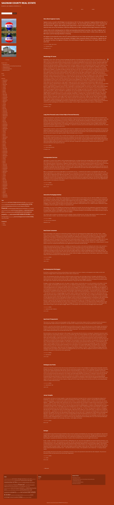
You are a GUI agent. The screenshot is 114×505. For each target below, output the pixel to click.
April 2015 (4, 141)
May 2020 (4, 90)
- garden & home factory (4, 202)
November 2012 (5, 168)
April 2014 (4, 145)
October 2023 (5, 81)
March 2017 (4, 121)
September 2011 (5, 188)
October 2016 (5, 127)
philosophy (5, 212)
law (20, 208)
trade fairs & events (4, 218)
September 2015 (5, 137)
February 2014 (5, 148)
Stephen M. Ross (72, 200)
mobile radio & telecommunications (6, 210)
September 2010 (5, 196)
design (7, 206)
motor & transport (52, 220)
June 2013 (4, 159)
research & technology (15, 495)
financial (48, 259)
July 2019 (4, 102)
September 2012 (5, 171)
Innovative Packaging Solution (52, 194)
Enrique (46, 430)
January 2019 (5, 111)
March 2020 (4, 92)
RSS (20, 6)
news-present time (49, 385)
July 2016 (4, 131)
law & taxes (23, 208)
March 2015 (4, 142)
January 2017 (5, 122)
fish (7, 208)
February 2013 (5, 164)
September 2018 (5, 115)
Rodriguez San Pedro (50, 365)
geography (14, 208)
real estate (54, 44)
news (25, 210)
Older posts (46, 468)
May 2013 (4, 161)
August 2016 (4, 129)
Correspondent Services (50, 157)
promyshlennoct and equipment (23, 212)
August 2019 (4, 101)
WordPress (65, 502)
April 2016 (4, 135)
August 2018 (4, 117)
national (20, 210)
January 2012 (5, 182)
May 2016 (4, 134)
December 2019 (5, 97)
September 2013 (5, 155)
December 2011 (5, 184)
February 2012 (5, 181)
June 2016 (4, 132)
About (82, 9)
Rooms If (59, 326)
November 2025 (5, 80)
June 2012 (4, 175)
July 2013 (4, 158)
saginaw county (49, 46)
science (6, 216)
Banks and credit (49, 309)
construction (7, 204)
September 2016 (5, 128)
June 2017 (4, 118)
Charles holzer (95, 60)
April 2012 (4, 178)
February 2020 (5, 94)
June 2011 (4, 191)
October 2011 (5, 186)
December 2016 (5, 124)
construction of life (26, 204)
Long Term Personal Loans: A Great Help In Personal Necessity (61, 114)
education (18, 206)
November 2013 (5, 152)
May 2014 (4, 144)
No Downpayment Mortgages (52, 269)
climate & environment (10, 480)
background (48, 354)
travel (8, 218)
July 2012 (4, 174)
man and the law (49, 184)
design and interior (13, 206)
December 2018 (5, 112)
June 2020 (4, 88)
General (50, 44)
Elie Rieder (78, 437)
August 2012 (4, 172)
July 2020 (4, 87)
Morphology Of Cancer (50, 56)
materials (32, 208)
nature (23, 210)
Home (71, 9)
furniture (10, 208)
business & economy (28, 202)
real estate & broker (23, 214)
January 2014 (5, 149)
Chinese (93, 9)
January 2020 (5, 95)
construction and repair (15, 204)
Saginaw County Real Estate (18, 3)
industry (17, 208)
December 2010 (5, 195)
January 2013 (5, 165)
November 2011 (5, 185)
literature (26, 208)
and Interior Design (12, 202)
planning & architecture (11, 212)
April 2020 (4, 91)
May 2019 (4, 105)
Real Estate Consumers (50, 230)
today (32, 216)
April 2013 (4, 162)
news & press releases (50, 147)
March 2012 (4, 179)
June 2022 (4, 85)
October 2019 (5, 98)
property (4, 214)
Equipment (23, 206)
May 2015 (4, 139)
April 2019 (4, 107)
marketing (29, 208)
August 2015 (4, 138)
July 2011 (4, 189)
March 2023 (4, 82)
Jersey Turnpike (48, 395)
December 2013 (5, 151)
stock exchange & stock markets (22, 216)
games (47, 457)
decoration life (3, 206)
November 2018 (5, 114)
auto (47, 220)
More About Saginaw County (52, 19)
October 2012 (5, 169)
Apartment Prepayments (51, 319)
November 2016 (5, 125)
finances (27, 206)
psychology (8, 214)
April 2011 (4, 192)
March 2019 (4, 108)
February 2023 (5, 84)
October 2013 (5, 154)
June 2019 (4, 104)
